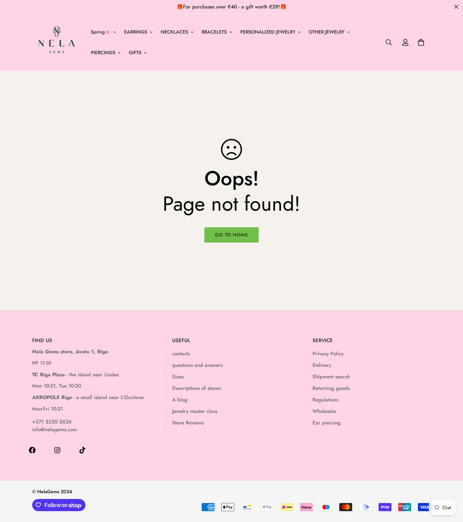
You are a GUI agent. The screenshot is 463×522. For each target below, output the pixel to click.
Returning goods (331, 388)
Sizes (178, 376)
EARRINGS (135, 31)
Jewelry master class (194, 411)
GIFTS (135, 52)
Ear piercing (327, 422)
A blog (179, 399)
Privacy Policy (328, 353)
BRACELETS (214, 31)
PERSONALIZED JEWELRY (267, 31)
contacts (181, 353)
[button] (421, 42)
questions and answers (197, 365)
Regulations (325, 399)
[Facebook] (32, 450)
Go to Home (231, 234)
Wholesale (324, 411)
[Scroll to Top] (450, 485)
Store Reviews (188, 422)
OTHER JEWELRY (326, 31)
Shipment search (331, 376)
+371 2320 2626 (52, 421)
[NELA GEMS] (56, 42)
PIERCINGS (103, 52)
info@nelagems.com (54, 429)
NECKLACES (174, 31)
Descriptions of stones (196, 388)
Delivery (322, 365)
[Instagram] (57, 450)
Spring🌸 (100, 31)
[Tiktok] (82, 450)
